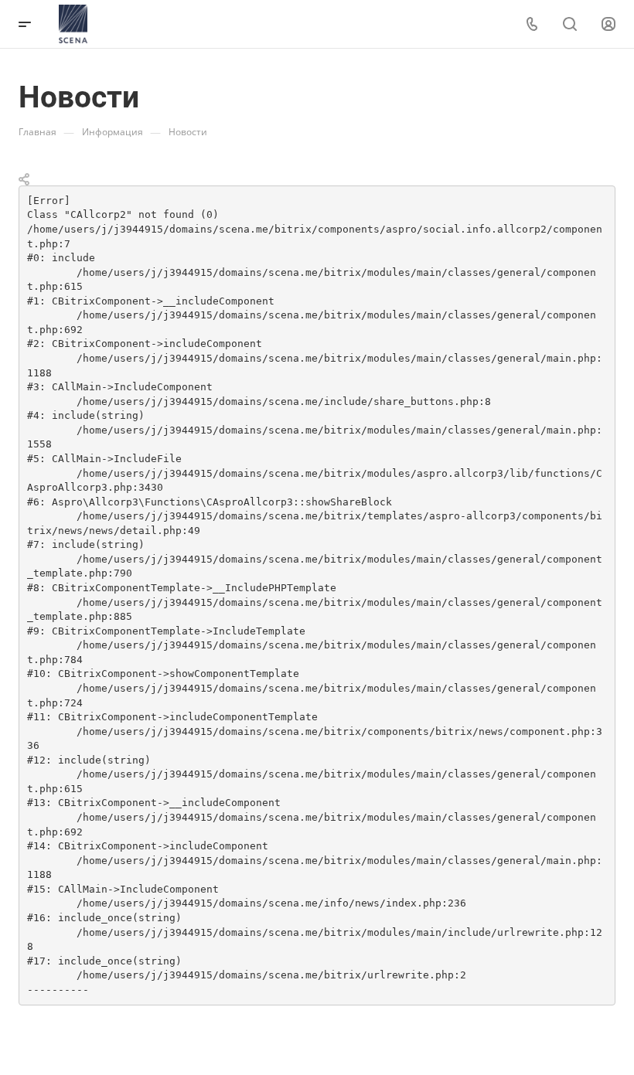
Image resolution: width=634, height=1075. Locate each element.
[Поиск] (569, 24)
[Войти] (608, 24)
